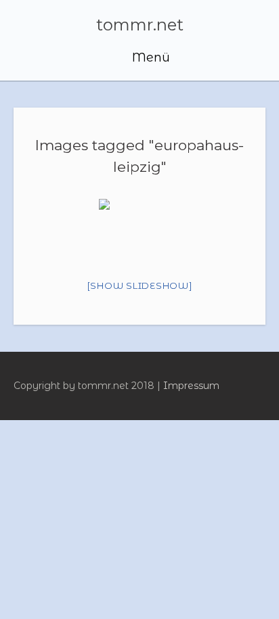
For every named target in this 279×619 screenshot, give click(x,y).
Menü (149, 57)
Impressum (191, 386)
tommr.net (140, 25)
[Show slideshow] (139, 285)
